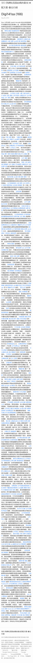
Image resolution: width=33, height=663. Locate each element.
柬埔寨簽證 (10, 344)
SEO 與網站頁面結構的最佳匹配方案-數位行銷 (15, 5)
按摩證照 (9, 229)
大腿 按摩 (26, 93)
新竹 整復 (16, 319)
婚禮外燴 (16, 392)
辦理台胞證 (8, 31)
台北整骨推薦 (18, 214)
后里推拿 (28, 285)
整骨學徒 (24, 41)
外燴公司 (6, 104)
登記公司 (23, 287)
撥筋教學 (20, 39)
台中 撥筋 (24, 158)
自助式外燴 (25, 206)
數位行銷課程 (15, 408)
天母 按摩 (8, 137)
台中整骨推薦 (19, 145)
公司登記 (13, 93)
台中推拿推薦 (25, 513)
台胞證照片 (13, 225)
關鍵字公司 (21, 225)
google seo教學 (10, 385)
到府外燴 (16, 216)
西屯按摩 (18, 248)
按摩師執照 (27, 74)
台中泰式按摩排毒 (14, 45)
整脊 (22, 162)
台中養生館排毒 (22, 438)
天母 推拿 (13, 66)
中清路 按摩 (8, 475)
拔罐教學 (13, 431)
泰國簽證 (4, 41)
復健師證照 (15, 31)
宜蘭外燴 (19, 137)
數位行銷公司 (7, 565)
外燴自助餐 (4, 319)
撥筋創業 (23, 45)
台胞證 (25, 154)
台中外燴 (27, 248)
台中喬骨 (17, 609)
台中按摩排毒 (12, 584)
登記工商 (22, 285)
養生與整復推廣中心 (7, 52)
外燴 (2, 475)
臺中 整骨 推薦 (9, 154)
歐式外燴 (10, 177)
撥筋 (20, 291)
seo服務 (16, 285)
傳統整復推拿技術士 (15, 581)
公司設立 (13, 147)
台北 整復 (23, 216)
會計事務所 (4, 164)
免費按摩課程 (5, 423)
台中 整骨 (8, 97)
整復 (26, 561)
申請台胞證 (23, 613)
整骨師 (27, 72)
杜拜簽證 (16, 143)
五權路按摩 (4, 358)
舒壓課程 (9, 70)
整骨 (14, 458)
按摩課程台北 (20, 458)
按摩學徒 (7, 615)
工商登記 (7, 233)
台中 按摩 (27, 202)
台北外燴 (22, 402)
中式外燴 (17, 327)
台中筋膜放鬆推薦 (23, 486)
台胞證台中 (22, 95)
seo (23, 248)
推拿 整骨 (24, 177)
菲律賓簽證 (18, 271)
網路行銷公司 (18, 154)
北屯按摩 (19, 72)
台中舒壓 (16, 70)
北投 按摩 (16, 256)
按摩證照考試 (9, 285)
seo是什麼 (17, 41)
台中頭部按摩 (21, 66)
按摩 (7, 308)
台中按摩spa (16, 346)
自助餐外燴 (4, 250)
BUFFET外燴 (21, 508)
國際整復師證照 (8, 216)
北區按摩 (18, 191)
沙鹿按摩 (9, 362)
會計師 (11, 319)
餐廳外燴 (18, 81)
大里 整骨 (28, 162)
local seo (11, 609)
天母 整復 (23, 319)
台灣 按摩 (13, 460)
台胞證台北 (6, 471)
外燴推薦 (25, 291)
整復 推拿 (28, 317)
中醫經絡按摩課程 (12, 488)
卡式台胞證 (22, 392)
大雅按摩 (13, 615)
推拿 (11, 256)
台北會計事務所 (17, 185)
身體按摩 (23, 352)
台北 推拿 (4, 609)
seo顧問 (4, 72)
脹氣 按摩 (24, 229)
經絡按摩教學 (5, 494)
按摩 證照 (20, 379)
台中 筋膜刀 (10, 139)
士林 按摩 (10, 41)
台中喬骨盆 (14, 208)
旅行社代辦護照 (21, 544)
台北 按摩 (26, 183)
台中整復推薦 (11, 183)
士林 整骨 (16, 95)
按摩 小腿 (19, 93)
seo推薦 (8, 302)
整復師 (22, 598)
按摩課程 (13, 72)
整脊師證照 (10, 264)
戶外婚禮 (18, 164)
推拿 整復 (16, 534)
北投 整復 (9, 95)
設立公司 (5, 584)
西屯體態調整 (11, 412)
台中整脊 (21, 421)
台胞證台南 (26, 39)
